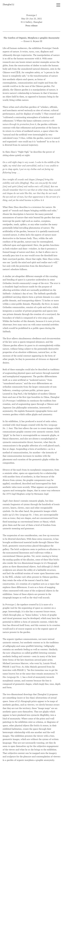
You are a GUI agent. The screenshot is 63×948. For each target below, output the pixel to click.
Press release (31, 25)
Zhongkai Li (8, 4)
